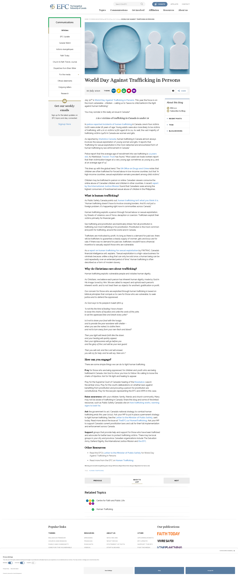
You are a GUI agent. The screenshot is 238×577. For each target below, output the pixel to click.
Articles (64, 30)
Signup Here (64, 124)
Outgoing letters (64, 87)
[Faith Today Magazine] (173, 533)
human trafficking (96, 470)
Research (65, 93)
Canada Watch (65, 43)
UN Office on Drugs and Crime (134, 168)
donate (161, 4)
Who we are (112, 538)
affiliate (174, 4)
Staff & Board (113, 547)
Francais (88, 541)
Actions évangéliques (64, 49)
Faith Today (64, 56)
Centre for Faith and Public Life (110, 500)
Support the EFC (145, 544)
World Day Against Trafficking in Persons (114, 100)
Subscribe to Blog (177, 111)
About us (183, 10)
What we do (112, 541)
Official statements (65, 81)
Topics (102, 10)
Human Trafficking (124, 460)
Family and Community (58, 544)
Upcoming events (145, 538)
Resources (168, 10)
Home (87, 19)
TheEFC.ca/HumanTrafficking (132, 420)
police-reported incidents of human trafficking (109, 124)
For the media (64, 75)
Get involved (138, 10)
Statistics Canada (107, 139)
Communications (119, 10)
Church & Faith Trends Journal (65, 62)
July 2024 (116, 19)
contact (186, 4)
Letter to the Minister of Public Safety (134, 417)
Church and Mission (57, 541)
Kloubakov (139, 382)
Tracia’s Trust (108, 157)
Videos (87, 547)
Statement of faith (116, 544)
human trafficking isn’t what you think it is (138, 200)
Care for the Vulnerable (60, 547)
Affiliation (154, 10)
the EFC (142, 441)
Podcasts (88, 544)
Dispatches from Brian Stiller (65, 68)
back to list (137, 481)
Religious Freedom (57, 538)
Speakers (88, 538)
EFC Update (65, 37)
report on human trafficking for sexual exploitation (113, 250)
